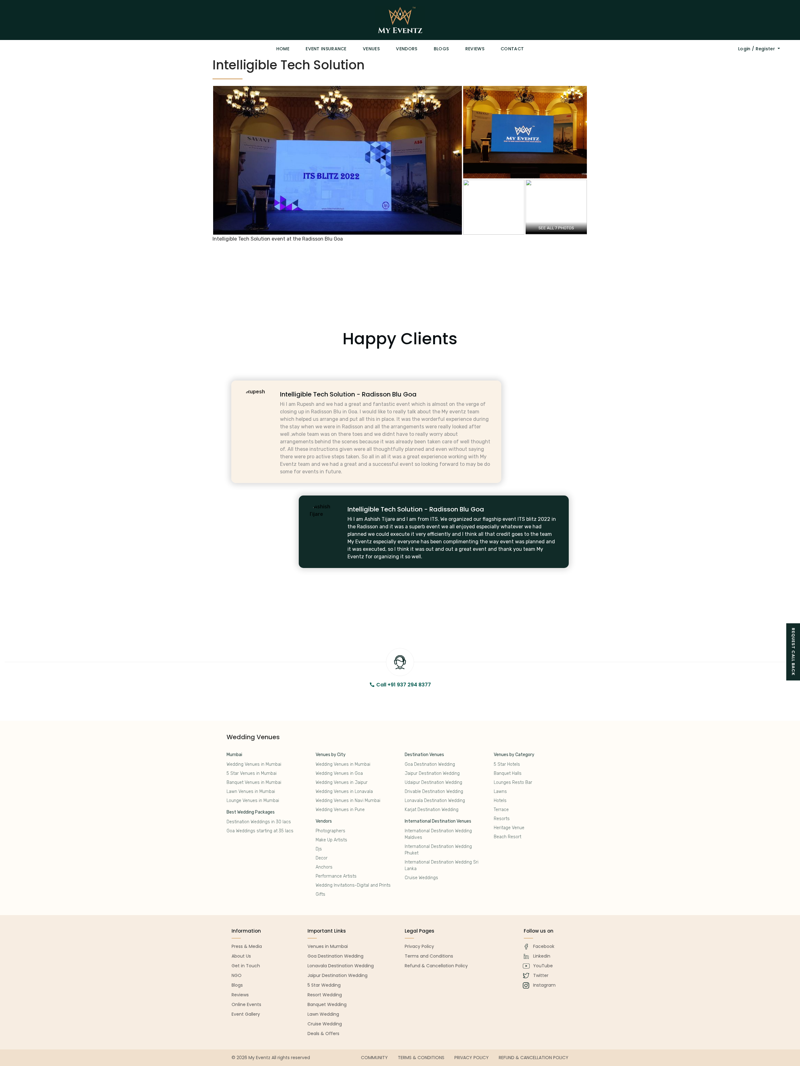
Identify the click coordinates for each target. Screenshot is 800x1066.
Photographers (330, 831)
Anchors (324, 867)
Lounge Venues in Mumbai (253, 800)
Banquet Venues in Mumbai (254, 782)
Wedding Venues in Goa (339, 773)
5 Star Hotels (507, 764)
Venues (371, 49)
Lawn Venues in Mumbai (251, 791)
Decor (322, 858)
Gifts (320, 894)
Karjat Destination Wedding (431, 809)
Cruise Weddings (421, 877)
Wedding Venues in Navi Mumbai (348, 800)
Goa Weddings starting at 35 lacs (260, 831)
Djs (319, 849)
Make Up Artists (331, 840)
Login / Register (757, 49)
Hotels (500, 800)
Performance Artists (336, 876)
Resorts (502, 818)
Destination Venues (424, 754)
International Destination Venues (438, 821)
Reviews (474, 49)
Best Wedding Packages (251, 812)
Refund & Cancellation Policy (533, 1057)
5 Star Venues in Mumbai (252, 773)
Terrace (501, 809)
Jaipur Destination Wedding (432, 773)
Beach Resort (507, 836)
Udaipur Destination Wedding (433, 782)
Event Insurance (326, 49)
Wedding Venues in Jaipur (342, 782)
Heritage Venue (509, 827)
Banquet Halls (508, 773)
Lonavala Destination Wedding (435, 800)
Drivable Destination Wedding (434, 791)
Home (282, 49)
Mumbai (234, 754)
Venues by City (331, 754)
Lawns (500, 791)
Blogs (441, 49)
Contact (512, 49)
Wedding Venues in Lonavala (344, 791)
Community (374, 1057)
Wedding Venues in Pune (340, 809)
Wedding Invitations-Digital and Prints (353, 885)
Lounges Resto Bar (513, 782)
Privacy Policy (471, 1057)
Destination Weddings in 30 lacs (259, 821)
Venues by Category (514, 754)
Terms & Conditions (421, 1057)
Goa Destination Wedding (430, 764)
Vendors (406, 49)
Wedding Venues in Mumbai (254, 764)
